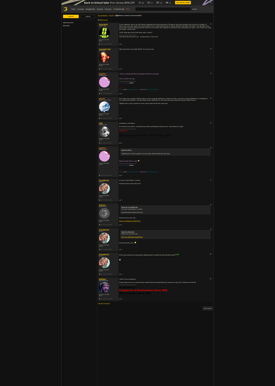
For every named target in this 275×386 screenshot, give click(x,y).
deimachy (102, 205)
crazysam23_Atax (105, 49)
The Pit (111, 15)
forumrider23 (103, 24)
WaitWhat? (102, 279)
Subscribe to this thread (104, 303)
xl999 (100, 123)
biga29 (101, 74)
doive (101, 98)
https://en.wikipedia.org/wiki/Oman (130, 221)
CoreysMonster (104, 180)
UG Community (102, 15)
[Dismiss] (210, 2)
